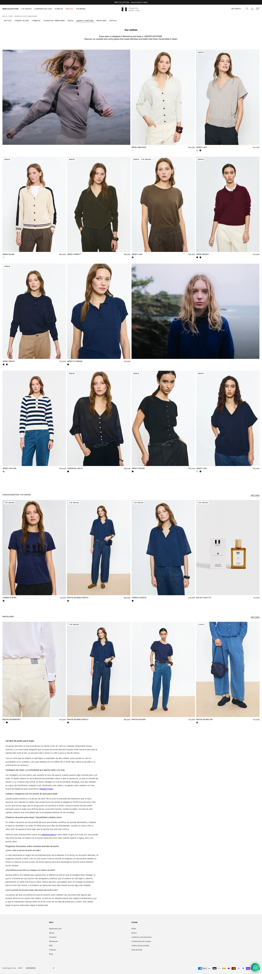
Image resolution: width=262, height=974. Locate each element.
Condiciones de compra (141, 941)
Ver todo (255, 495)
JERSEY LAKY (201, 147)
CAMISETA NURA (9, 598)
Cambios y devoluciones (142, 937)
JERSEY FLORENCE (74, 361)
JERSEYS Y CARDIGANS (84, 20)
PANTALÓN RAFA (139, 719)
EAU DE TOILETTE (203, 598)
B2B (50, 946)
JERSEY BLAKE (8, 254)
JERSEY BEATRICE (138, 147)
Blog (51, 954)
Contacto (52, 937)
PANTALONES (101, 20)
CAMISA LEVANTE (139, 598)
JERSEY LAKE (137, 254)
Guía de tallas (137, 950)
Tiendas (52, 950)
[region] (131, 2)
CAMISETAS (36, 20)
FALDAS (70, 20)
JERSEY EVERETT (74, 254)
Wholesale (53, 941)
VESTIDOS (113, 20)
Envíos (134, 933)
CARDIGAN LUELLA (75, 468)
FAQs (134, 929)
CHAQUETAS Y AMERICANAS (54, 20)
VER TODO (8, 20)
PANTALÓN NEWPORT (11, 719)
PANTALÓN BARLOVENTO (77, 598)
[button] (247, 8)
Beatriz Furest (12, 968)
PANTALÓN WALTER (204, 719)
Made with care (55, 929)
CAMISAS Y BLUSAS (22, 20)
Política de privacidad (140, 946)
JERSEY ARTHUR (9, 468)
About (51, 933)
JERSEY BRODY (202, 254)
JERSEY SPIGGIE (138, 468)
